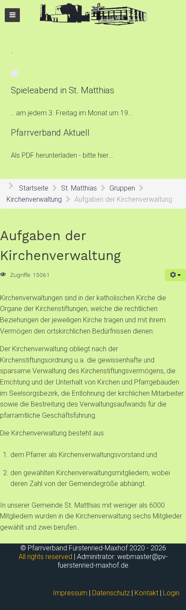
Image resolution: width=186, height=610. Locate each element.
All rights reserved (45, 557)
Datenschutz (111, 593)
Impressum (70, 593)
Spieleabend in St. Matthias (62, 90)
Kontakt (146, 593)
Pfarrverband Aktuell (50, 132)
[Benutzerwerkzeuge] (175, 275)
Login (171, 593)
